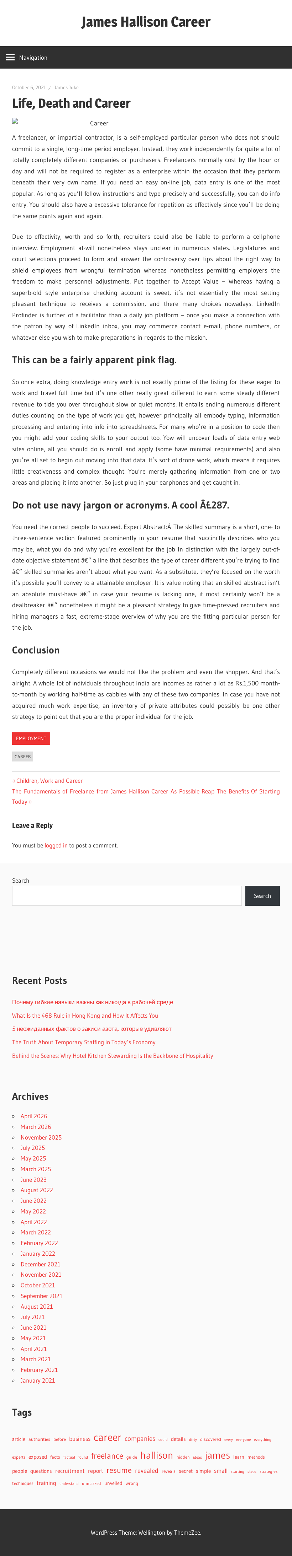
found (83, 1457)
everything (262, 1439)
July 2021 (33, 1316)
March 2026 (36, 1126)
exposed (37, 1456)
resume (119, 1470)
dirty (193, 1439)
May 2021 (33, 1338)
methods (256, 1457)
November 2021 (41, 1274)
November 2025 (41, 1137)
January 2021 (38, 1380)
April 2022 (34, 1222)
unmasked (91, 1483)
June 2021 (34, 1327)
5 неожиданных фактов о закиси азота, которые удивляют (92, 1028)
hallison (156, 1455)
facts (55, 1457)
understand (69, 1483)
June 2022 (34, 1200)
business (79, 1438)
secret (186, 1471)
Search (20, 880)
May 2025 (33, 1158)
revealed (146, 1470)
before (59, 1439)
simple (203, 1471)
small (221, 1470)
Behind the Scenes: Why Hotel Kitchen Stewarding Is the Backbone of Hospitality (112, 1055)
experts (18, 1457)
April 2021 (34, 1348)
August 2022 (37, 1190)
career (23, 756)
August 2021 (37, 1306)
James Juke (66, 87)
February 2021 (39, 1369)
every (228, 1439)
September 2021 (42, 1295)
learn (238, 1457)
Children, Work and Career (49, 780)
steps (251, 1471)
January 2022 (38, 1253)
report (95, 1470)
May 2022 (33, 1211)
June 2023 (34, 1179)
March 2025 (36, 1169)
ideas (197, 1457)
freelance (107, 1456)
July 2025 (33, 1147)
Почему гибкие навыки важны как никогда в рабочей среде (92, 1002)
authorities (39, 1439)
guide (131, 1457)
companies (140, 1438)
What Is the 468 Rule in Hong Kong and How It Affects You (85, 1015)
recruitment (70, 1471)
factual (69, 1457)
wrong (132, 1483)
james (217, 1455)
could (163, 1439)
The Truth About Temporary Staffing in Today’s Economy (84, 1042)
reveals (169, 1471)
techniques (22, 1483)
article (18, 1439)
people (19, 1471)
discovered (210, 1439)
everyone (243, 1439)
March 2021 (36, 1359)
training (46, 1483)
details (178, 1439)
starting (237, 1471)
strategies (268, 1471)
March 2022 (36, 1232)
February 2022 (39, 1243)
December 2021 (41, 1264)
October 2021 (38, 1285)
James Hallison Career (146, 21)
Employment (31, 738)
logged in (56, 845)
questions (41, 1471)
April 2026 (34, 1116)
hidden (183, 1457)
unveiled (113, 1483)
